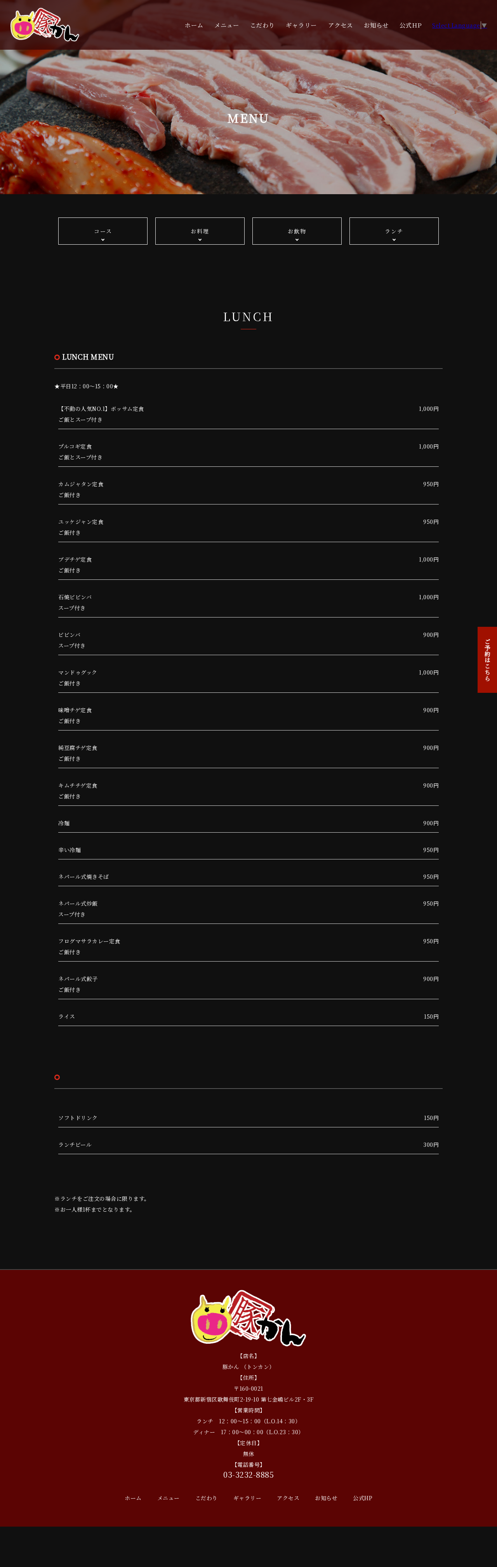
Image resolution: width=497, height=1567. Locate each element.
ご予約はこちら (487, 659)
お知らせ (376, 25)
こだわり (262, 25)
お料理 (200, 231)
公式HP (411, 25)
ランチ (394, 231)
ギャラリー (301, 25)
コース (103, 231)
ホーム (194, 25)
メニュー (226, 25)
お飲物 (297, 231)
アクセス (340, 25)
